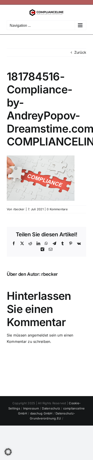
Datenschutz (51, 408)
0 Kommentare (57, 209)
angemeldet (38, 335)
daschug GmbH (41, 413)
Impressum (31, 408)
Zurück (80, 52)
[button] (8, 452)
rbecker (19, 209)
